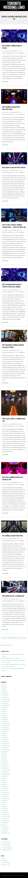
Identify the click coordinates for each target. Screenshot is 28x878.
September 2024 (6, 729)
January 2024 (5, 741)
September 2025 (6, 705)
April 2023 (4, 760)
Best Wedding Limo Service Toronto (10, 658)
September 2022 (6, 774)
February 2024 (5, 739)
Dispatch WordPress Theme (12, 875)
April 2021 (4, 806)
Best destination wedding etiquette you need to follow (13, 345)
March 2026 (5, 693)
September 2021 (6, 798)
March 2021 (5, 808)
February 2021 (5, 810)
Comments (5, 862)
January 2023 (5, 766)
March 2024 (5, 737)
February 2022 (5, 788)
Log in (3, 858)
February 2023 (5, 764)
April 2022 (4, 784)
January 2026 (5, 697)
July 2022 (4, 778)
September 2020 (6, 820)
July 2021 (4, 802)
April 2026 (4, 691)
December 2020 (6, 814)
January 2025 (5, 721)
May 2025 (4, 713)
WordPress (24, 875)
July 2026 (4, 685)
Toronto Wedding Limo (14, 5)
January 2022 (5, 790)
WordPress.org (5, 864)
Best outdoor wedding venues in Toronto (12, 46)
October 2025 (5, 703)
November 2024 (6, 725)
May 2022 (4, 782)
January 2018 (5, 827)
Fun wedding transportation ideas (12, 535)
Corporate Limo (6, 841)
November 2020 (6, 816)
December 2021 (6, 792)
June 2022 (4, 780)
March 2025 (5, 717)
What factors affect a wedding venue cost (13, 419)
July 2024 (4, 733)
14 (21, 638)
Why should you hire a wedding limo (13, 595)
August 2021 (5, 800)
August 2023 (5, 752)
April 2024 (4, 735)
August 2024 (5, 731)
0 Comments (21, 53)
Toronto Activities (6, 846)
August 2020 (5, 822)
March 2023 (5, 762)
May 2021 (4, 804)
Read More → (5, 81)
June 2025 (4, 711)
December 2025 (6, 699)
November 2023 (6, 745)
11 (16, 638)
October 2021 (5, 796)
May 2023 (4, 758)
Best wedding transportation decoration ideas (11, 107)
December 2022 (6, 768)
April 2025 (4, 715)
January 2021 (5, 812)
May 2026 (4, 689)
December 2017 (6, 829)
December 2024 (6, 723)
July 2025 (4, 709)
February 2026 (5, 695)
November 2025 (6, 701)
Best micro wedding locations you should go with (12, 478)
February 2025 (5, 719)
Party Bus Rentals (6, 843)
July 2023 (4, 754)
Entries (4, 860)
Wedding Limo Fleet (6, 850)
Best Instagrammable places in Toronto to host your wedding (12, 285)
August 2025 (5, 707)
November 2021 (6, 794)
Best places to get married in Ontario (14, 167)
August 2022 (5, 776)
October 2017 (5, 831)
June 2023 (4, 756)
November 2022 (6, 770)
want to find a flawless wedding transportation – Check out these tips (14, 225)
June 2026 (4, 687)
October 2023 (5, 747)
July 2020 (4, 825)
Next (24, 638)
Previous (4, 638)
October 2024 (5, 727)
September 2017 (6, 833)
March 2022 (5, 786)
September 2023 (6, 749)
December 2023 (6, 743)
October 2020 (5, 818)
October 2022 (5, 772)
